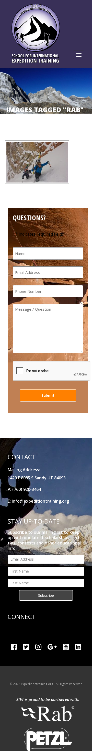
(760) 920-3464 (26, 489)
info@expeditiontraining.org (40, 501)
